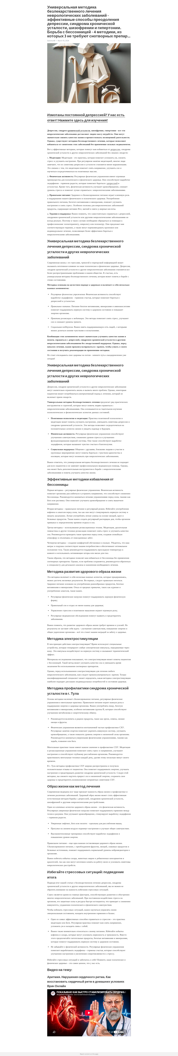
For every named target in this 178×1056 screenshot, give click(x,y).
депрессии (115, 149)
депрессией (112, 183)
